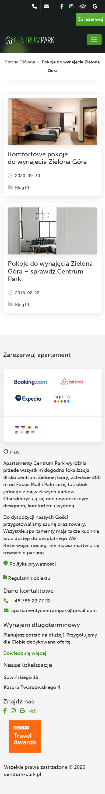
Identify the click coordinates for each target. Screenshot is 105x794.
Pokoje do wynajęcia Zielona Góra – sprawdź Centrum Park (50, 271)
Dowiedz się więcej (24, 653)
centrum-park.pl (22, 774)
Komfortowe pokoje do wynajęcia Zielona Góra (47, 158)
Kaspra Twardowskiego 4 (32, 687)
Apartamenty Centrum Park (34, 463)
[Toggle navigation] (94, 39)
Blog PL (22, 187)
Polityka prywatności (32, 564)
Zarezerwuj (90, 19)
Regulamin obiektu (29, 578)
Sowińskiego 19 (21, 677)
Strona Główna (20, 61)
